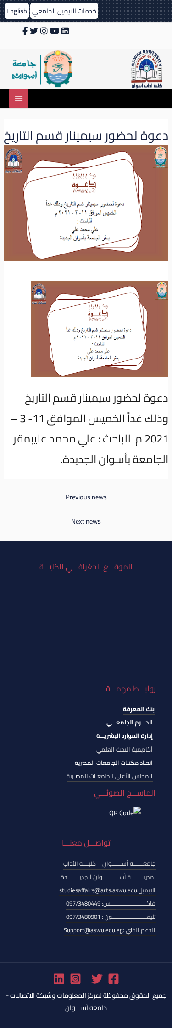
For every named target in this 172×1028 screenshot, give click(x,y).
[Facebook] (113, 978)
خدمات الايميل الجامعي (64, 11)
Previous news (86, 497)
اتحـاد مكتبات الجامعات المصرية (114, 762)
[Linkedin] (59, 978)
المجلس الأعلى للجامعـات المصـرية (110, 775)
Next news (86, 521)
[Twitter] (97, 978)
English (16, 11)
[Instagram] (75, 978)
